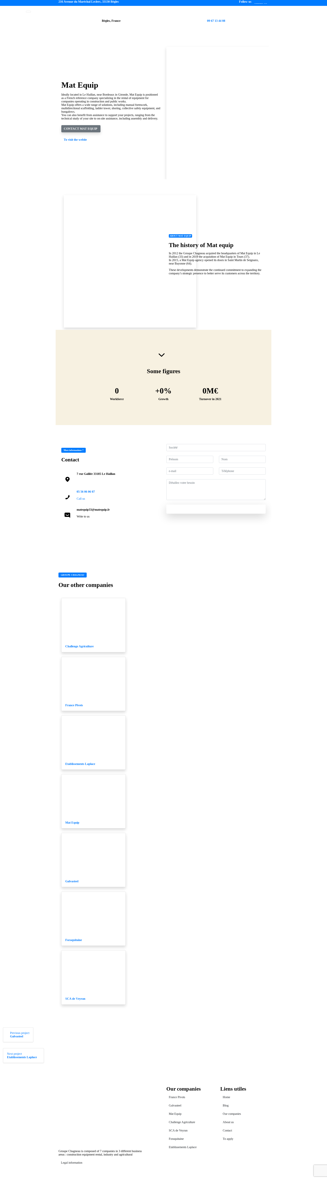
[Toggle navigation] (28, 12)
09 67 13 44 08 (216, 20)
